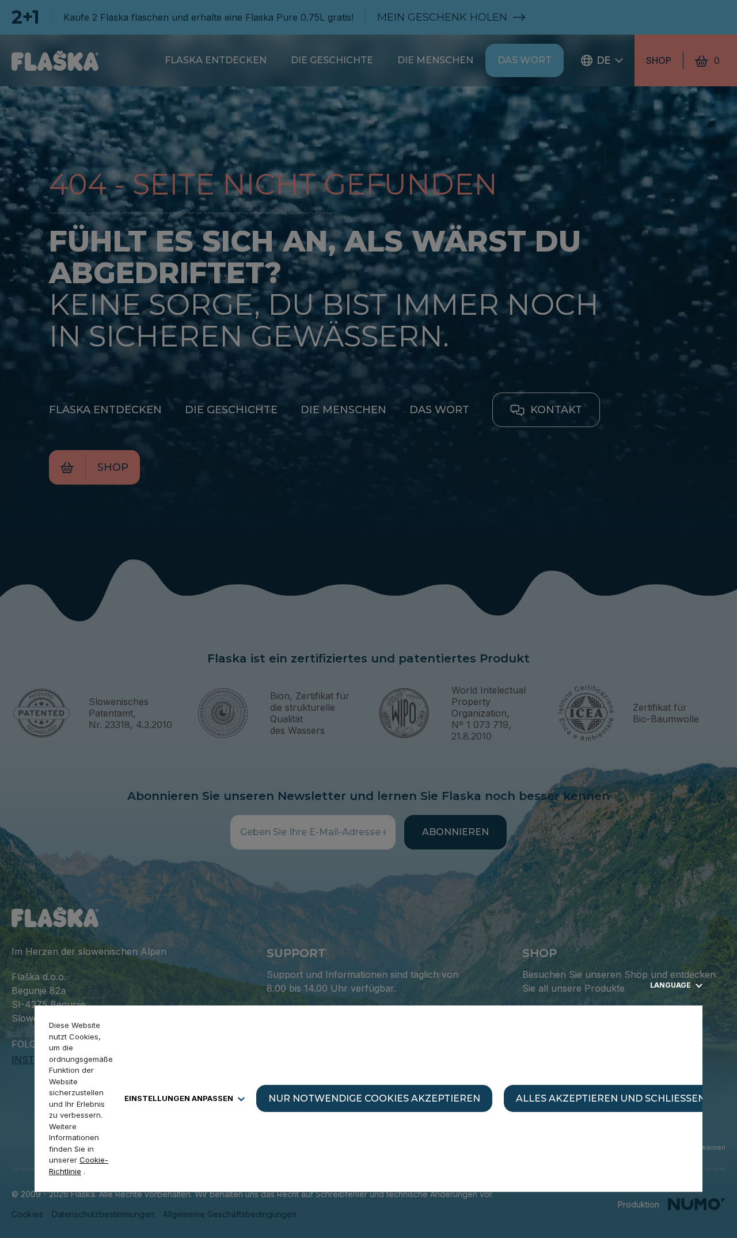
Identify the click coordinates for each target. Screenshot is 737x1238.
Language (671, 985)
